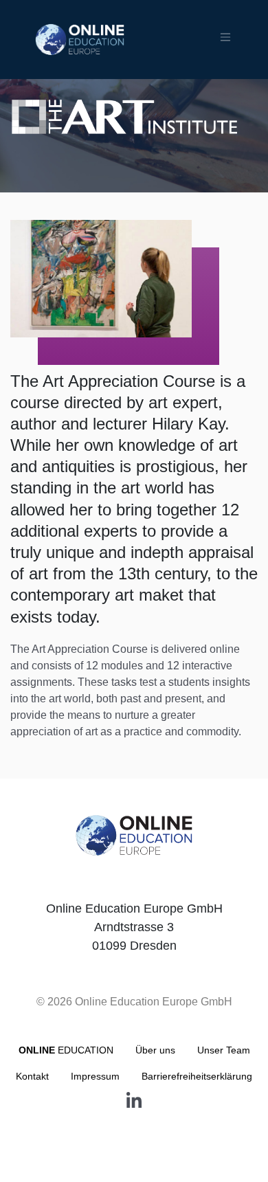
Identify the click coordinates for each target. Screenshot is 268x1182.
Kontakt (32, 1076)
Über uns (155, 1050)
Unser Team (223, 1050)
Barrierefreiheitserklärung (197, 1076)
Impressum (95, 1076)
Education (66, 1050)
